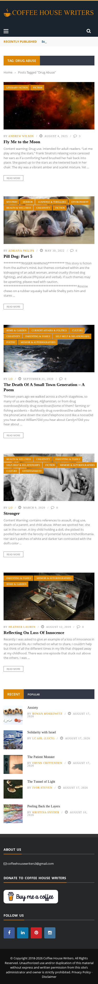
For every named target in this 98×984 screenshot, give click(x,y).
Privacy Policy (81, 972)
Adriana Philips (21, 250)
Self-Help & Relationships (72, 336)
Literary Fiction (17, 87)
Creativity (43, 208)
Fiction (37, 87)
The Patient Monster (41, 757)
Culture (77, 330)
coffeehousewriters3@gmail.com (30, 863)
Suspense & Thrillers (52, 202)
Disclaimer (49, 977)
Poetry (10, 342)
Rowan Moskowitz (47, 713)
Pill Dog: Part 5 (18, 256)
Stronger (12, 513)
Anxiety (32, 707)
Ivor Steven (42, 787)
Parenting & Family (37, 336)
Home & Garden (16, 330)
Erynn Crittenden (47, 763)
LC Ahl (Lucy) (43, 738)
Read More (13, 178)
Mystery (12, 202)
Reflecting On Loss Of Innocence (34, 632)
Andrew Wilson (21, 136)
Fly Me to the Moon (22, 141)
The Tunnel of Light (41, 781)
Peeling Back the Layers (43, 806)
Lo (11, 378)
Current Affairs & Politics (49, 330)
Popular (34, 694)
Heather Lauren (22, 626)
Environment (79, 202)
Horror (28, 202)
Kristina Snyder (45, 812)
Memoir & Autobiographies (38, 342)
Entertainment (32, 471)
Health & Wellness (18, 208)
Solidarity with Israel (58, 41)
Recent (13, 694)
